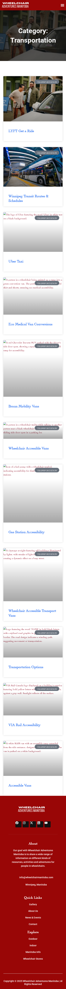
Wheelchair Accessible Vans (28, 448)
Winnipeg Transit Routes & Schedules (28, 198)
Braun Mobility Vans (23, 406)
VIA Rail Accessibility (24, 724)
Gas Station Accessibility (26, 531)
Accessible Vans (19, 785)
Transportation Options (25, 666)
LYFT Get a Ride (21, 130)
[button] (62, 5)
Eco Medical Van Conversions (30, 323)
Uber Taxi (15, 261)
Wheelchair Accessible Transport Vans (32, 612)
